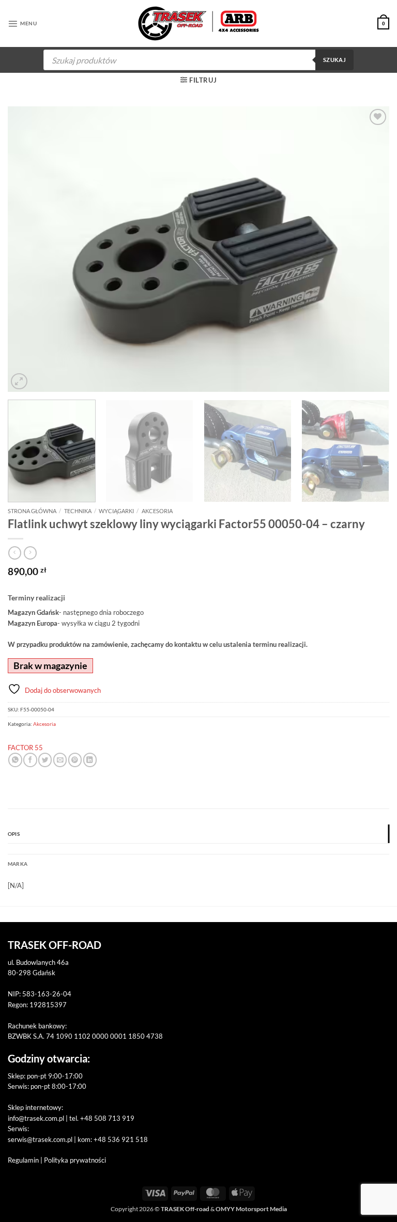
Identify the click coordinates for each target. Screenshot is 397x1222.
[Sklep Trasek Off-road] (199, 23)
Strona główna (32, 510)
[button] (22, 23)
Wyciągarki (116, 510)
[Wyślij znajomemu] (60, 760)
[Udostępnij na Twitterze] (45, 760)
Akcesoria (157, 510)
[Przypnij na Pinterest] (75, 760)
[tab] (198, 849)
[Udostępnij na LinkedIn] (90, 760)
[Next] (368, 249)
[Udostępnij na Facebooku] (30, 760)
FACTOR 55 (25, 747)
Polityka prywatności (75, 1160)
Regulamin (23, 1160)
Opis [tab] (14, 834)
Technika (77, 510)
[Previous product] (30, 553)
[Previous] (28, 249)
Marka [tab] (17, 864)
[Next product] (14, 553)
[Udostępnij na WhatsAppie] (15, 760)
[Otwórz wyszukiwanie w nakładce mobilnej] (198, 60)
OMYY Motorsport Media (251, 1208)
